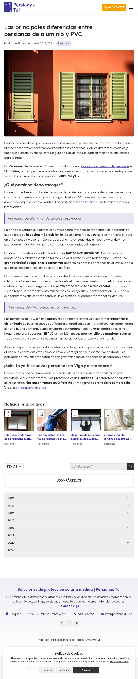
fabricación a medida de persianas (105, 166)
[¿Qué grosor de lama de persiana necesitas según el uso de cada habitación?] (19, 420)
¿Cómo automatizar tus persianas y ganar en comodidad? (51, 437)
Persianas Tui (94, 202)
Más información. (119, 661)
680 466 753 (86, 614)
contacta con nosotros (30, 387)
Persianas (64, 43)
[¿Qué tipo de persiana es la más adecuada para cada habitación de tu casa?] (86, 420)
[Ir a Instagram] (76, 623)
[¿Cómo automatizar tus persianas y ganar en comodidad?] (52, 420)
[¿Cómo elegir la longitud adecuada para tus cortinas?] (119, 420)
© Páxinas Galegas (69, 645)
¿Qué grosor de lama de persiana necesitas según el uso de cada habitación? (18, 437)
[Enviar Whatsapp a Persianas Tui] (62, 623)
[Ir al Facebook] (69, 623)
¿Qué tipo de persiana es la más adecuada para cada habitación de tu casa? (85, 437)
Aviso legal (43, 639)
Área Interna (93, 639)
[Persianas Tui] (19, 7)
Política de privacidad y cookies (67, 639)
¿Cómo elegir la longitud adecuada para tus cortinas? (116, 437)
